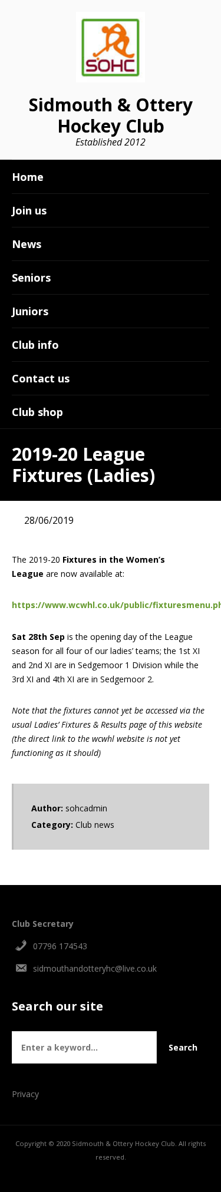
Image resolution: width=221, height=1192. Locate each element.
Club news (94, 824)
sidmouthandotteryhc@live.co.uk (95, 968)
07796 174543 (60, 946)
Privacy (25, 1093)
